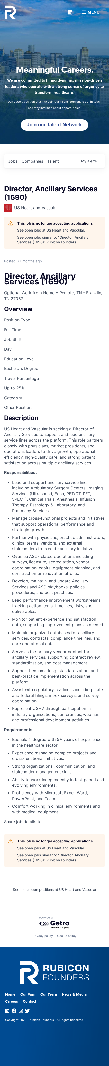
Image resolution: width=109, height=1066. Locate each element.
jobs (12, 161)
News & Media (74, 994)
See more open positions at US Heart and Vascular (54, 889)
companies (32, 161)
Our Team (48, 994)
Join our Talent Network (54, 125)
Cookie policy (67, 936)
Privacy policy (43, 936)
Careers (11, 1001)
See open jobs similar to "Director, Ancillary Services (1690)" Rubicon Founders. (53, 239)
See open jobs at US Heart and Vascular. (51, 230)
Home (10, 994)
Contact (29, 1001)
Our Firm (27, 994)
